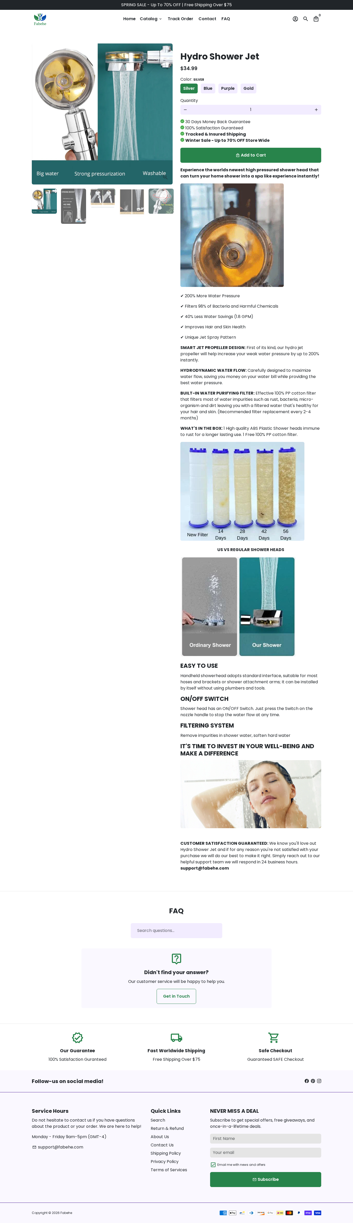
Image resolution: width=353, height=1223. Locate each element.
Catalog (151, 19)
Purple (228, 88)
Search (158, 1120)
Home (129, 19)
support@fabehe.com (57, 1147)
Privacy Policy (165, 1162)
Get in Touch (176, 996)
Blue (208, 88)
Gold (248, 88)
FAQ (225, 19)
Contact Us (162, 1145)
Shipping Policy (166, 1153)
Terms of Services (169, 1170)
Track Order (180, 19)
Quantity (189, 100)
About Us (160, 1137)
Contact (207, 19)
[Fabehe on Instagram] (319, 1081)
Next (166, 114)
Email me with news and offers (241, 1164)
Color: (192, 79)
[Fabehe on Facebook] (307, 1081)
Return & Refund (167, 1128)
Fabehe (66, 1213)
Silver (189, 88)
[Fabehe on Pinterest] (313, 1081)
